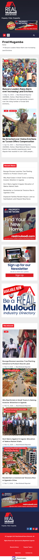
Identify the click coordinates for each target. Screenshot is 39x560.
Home (4, 45)
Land (6, 60)
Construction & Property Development (15, 409)
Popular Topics (28, 547)
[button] (34, 35)
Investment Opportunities (12, 370)
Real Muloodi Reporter (23, 95)
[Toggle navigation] (8, 35)
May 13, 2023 (9, 95)
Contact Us (29, 553)
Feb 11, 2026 (8, 483)
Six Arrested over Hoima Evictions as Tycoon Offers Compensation (19, 140)
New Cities (13, 110)
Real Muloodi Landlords (11, 450)
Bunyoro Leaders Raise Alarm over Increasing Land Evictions (17, 90)
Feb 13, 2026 (8, 444)
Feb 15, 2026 (8, 405)
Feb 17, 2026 (8, 367)
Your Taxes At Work (10, 411)
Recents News (14, 547)
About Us (18, 553)
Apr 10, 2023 (8, 145)
